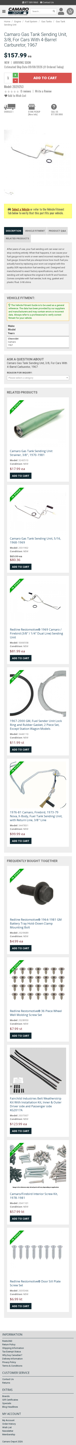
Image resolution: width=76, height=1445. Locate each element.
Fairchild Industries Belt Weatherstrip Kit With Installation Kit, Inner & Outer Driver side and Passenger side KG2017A (36, 1104)
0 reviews (26, 91)
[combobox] (38, 377)
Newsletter (7, 1431)
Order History (9, 1424)
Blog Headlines (10, 1407)
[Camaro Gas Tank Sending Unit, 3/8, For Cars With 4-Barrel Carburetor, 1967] (38, 152)
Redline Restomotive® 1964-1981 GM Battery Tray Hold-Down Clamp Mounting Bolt (36, 923)
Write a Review (43, 91)
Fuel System (31, 21)
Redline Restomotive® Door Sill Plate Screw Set (35, 1283)
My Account (8, 1420)
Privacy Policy (9, 1362)
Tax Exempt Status (11, 1351)
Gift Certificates (10, 1399)
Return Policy (8, 1344)
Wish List (7, 1427)
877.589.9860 (31, 2)
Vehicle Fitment (35, 230)
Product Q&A (57, 230)
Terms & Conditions (12, 1365)
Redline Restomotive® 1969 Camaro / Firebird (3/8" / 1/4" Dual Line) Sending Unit (36, 633)
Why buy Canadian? (12, 1355)
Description (13, 230)
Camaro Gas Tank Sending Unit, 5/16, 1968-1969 (35, 540)
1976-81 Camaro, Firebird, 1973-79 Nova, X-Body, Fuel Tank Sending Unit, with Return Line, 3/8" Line (36, 816)
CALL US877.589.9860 (57, 113)
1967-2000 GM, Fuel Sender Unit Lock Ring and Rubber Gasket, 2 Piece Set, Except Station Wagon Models (36, 725)
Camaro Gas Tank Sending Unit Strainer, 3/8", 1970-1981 (31, 453)
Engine (17, 21)
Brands (6, 1396)
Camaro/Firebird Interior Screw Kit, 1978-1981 (34, 1196)
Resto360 (7, 1341)
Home (7, 21)
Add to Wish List (16, 95)
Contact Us (48, 2)
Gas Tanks (46, 21)
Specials (6, 1403)
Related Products (17, 238)
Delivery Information (12, 1358)
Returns (6, 1382)
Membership (8, 1434)
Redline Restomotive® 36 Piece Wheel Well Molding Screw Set (36, 1013)
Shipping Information (13, 1348)
